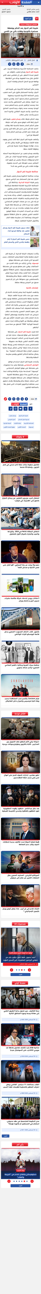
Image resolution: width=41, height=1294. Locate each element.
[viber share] (9, 64)
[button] (29, 970)
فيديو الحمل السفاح (23, 419)
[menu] (39, 2)
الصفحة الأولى (22, 427)
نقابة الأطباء (17, 423)
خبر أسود (28, 18)
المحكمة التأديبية (28, 423)
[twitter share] (18, 64)
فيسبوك (35, 263)
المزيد (20, 974)
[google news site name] (30, 409)
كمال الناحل (31, 60)
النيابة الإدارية (24, 182)
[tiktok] (11, 409)
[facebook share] (22, 64)
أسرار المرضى (11, 419)
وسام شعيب (15, 119)
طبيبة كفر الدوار (32, 71)
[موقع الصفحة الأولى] (20, 2)
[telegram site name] (20, 409)
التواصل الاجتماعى (31, 364)
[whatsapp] (5, 399)
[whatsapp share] (13, 64)
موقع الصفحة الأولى (9, 427)
